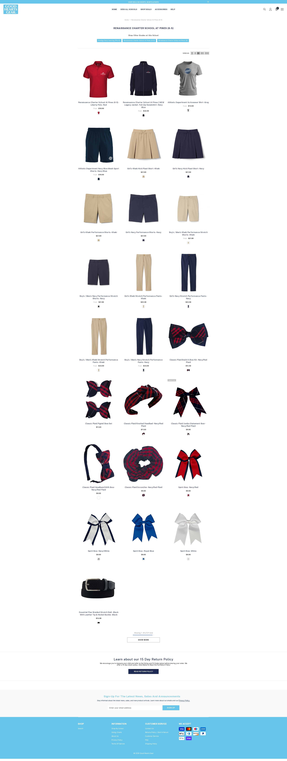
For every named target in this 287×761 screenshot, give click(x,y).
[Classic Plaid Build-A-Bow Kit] (188, 336)
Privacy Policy (184, 701)
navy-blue (143, 115)
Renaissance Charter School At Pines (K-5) (146, 20)
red (98, 113)
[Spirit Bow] (188, 464)
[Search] (264, 9)
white (188, 559)
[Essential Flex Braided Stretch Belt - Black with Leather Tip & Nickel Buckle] (98, 589)
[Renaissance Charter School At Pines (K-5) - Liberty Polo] (98, 79)
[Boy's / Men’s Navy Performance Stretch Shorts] (98, 273)
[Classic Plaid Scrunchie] (143, 464)
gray (188, 110)
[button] (192, 53)
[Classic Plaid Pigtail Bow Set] (98, 400)
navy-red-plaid (188, 370)
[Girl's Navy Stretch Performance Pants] (188, 273)
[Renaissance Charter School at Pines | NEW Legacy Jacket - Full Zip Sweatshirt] (143, 79)
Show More (143, 640)
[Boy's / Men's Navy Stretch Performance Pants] (143, 336)
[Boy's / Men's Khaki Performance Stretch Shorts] (188, 209)
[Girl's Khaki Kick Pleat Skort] (143, 145)
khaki (143, 177)
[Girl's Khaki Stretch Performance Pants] (143, 273)
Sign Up (171, 708)
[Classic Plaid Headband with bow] (98, 464)
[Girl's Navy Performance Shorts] (143, 209)
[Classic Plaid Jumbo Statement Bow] (188, 400)
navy (188, 177)
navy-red (188, 495)
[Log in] (270, 9)
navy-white (98, 559)
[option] (143, 2)
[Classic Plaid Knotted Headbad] (143, 400)
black (98, 623)
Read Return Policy (143, 672)
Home (127, 20)
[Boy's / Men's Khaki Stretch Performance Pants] (98, 336)
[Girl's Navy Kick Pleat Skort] (188, 145)
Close (208, 2)
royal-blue (143, 559)
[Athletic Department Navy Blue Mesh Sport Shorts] (98, 145)
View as (186, 54)
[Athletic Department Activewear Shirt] (188, 79)
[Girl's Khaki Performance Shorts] (98, 209)
